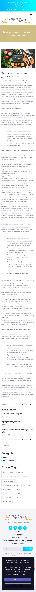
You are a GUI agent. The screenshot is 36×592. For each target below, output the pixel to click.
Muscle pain (7, 498)
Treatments (7, 502)
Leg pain (19, 489)
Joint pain (26, 485)
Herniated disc (8, 481)
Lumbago (6, 493)
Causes (20, 473)
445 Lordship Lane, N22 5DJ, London (18, 541)
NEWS (5, 457)
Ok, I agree (17, 580)
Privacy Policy (18, 585)
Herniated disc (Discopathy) (12, 414)
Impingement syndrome (10, 422)
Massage (17, 493)
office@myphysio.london (18, 537)
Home (13, 36)
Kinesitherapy (7, 489)
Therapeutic (20, 498)
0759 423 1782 (18, 535)
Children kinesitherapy (10, 477)
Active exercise (8, 473)
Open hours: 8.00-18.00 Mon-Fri (17, 9)
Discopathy (27, 477)
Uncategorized (8, 460)
